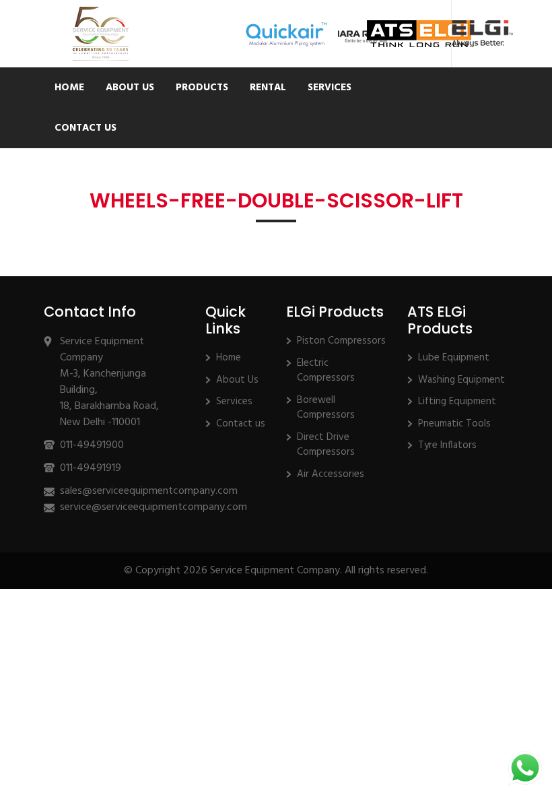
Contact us (240, 424)
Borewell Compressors (326, 408)
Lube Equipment (453, 358)
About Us (130, 88)
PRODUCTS (202, 88)
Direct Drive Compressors (326, 445)
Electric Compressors (326, 371)
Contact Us (85, 128)
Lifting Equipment (457, 401)
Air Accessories (330, 474)
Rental (268, 88)
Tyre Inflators (447, 445)
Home (69, 88)
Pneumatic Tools (454, 424)
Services (329, 88)
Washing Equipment (461, 380)
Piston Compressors (341, 341)
